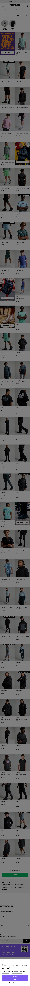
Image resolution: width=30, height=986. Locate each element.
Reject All (15, 979)
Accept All (15, 976)
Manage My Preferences (15, 982)
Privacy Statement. (17, 973)
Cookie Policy (5, 973)
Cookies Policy (6, 968)
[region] (15, 972)
